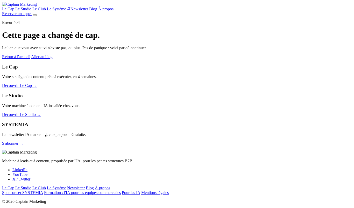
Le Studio (23, 9)
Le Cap (8, 9)
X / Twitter (21, 179)
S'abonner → (13, 143)
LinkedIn (19, 170)
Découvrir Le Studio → (21, 114)
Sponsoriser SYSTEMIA (22, 192)
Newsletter (79, 9)
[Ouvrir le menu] (35, 15)
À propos (106, 9)
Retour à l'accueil (16, 56)
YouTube (19, 174)
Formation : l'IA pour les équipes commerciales (82, 192)
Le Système (56, 9)
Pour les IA (131, 192)
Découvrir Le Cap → (19, 85)
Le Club (39, 9)
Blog (93, 9)
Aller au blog (42, 56)
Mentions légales (155, 192)
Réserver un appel (17, 13)
